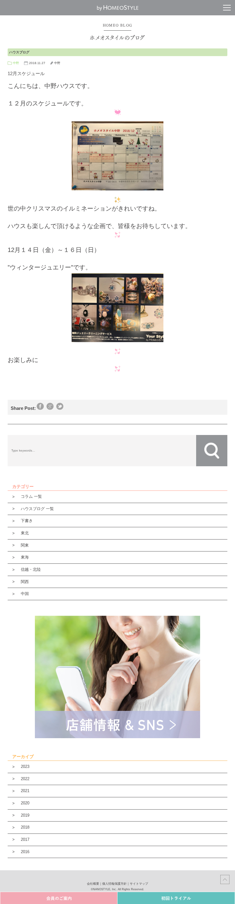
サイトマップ (139, 883)
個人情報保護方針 (114, 883)
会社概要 (93, 883)
